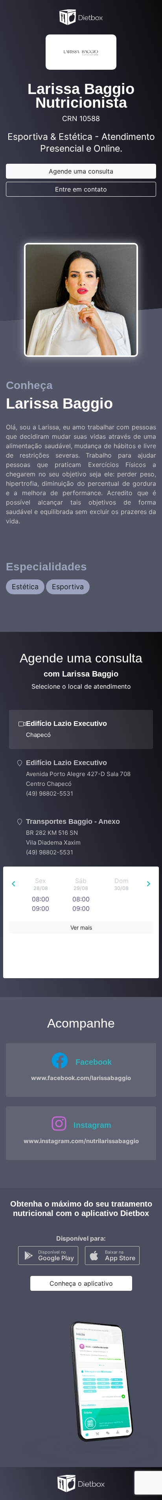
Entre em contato (81, 189)
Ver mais (81, 927)
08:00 (40, 899)
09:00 (40, 908)
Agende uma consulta (81, 171)
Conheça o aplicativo (81, 1283)
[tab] (81, 729)
